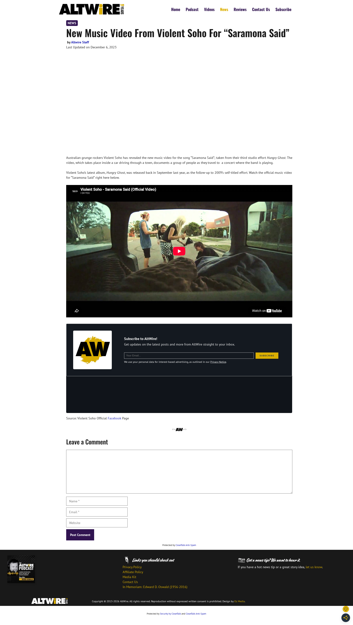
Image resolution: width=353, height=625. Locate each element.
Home (175, 9)
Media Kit (129, 577)
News (224, 9)
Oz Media (239, 601)
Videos (209, 9)
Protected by (179, 545)
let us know (314, 567)
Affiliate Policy (133, 572)
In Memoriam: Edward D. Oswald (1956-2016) (155, 587)
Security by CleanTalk (170, 613)
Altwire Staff (80, 42)
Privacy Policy (132, 567)
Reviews (240, 9)
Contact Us (261, 9)
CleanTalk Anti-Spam (186, 545)
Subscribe (283, 9)
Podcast (192, 9)
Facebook (114, 418)
